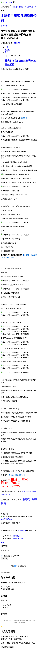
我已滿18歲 (5, 647)
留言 (24, 530)
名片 (6, 52)
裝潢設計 (16, 536)
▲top (2, 542)
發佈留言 (4, 558)
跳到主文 (4, 26)
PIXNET (9, 620)
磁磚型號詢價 (18, 538)
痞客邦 (20, 530)
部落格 (7, 50)
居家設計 (17, 43)
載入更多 (4, 546)
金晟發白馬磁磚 (6, 519)
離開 (11, 647)
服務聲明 (22, 622)
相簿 (6, 47)
